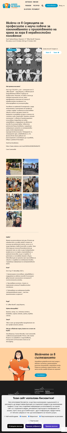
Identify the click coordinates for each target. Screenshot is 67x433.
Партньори (34, 421)
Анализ (24, 416)
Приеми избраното (33, 426)
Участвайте (51, 5)
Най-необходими (12, 416)
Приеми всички (51, 426)
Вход (61, 5)
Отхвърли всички (15, 426)
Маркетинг (34, 416)
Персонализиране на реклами (52, 416)
